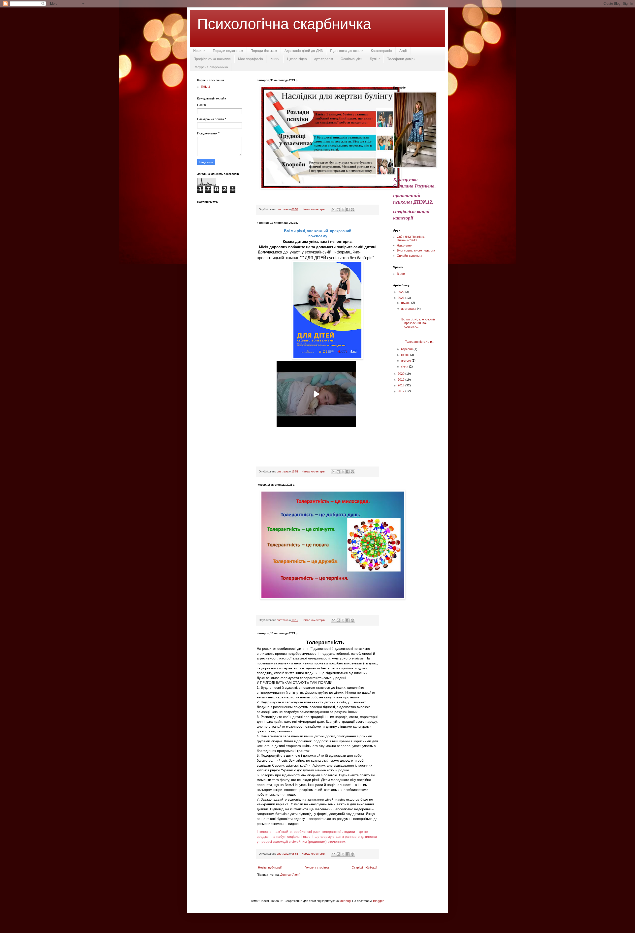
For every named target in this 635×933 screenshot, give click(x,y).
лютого (406, 360)
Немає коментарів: (314, 209)
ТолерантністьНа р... (417, 340)
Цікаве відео (297, 59)
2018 (401, 385)
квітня (405, 355)
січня (405, 366)
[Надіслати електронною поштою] (333, 209)
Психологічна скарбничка (284, 24)
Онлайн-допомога (409, 255)
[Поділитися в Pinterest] (352, 209)
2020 (401, 373)
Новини (199, 51)
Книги (275, 59)
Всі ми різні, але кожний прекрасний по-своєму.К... (418, 323)
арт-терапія (323, 59)
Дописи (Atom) (290, 874)
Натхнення (405, 245)
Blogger (378, 901)
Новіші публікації (270, 867)
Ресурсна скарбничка (210, 67)
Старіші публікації (364, 867)
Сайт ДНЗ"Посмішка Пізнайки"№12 (411, 238)
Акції (403, 51)
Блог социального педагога (416, 250)
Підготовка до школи (346, 51)
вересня (407, 349)
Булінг (375, 59)
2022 (401, 292)
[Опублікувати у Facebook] (347, 209)
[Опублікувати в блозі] (338, 209)
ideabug (345, 901)
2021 (401, 298)
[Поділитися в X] (343, 209)
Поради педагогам (228, 51)
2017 (401, 391)
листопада (409, 309)
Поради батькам (264, 51)
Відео (401, 274)
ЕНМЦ (205, 87)
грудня (406, 303)
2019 (401, 379)
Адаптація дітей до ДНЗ (304, 51)
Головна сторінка (317, 867)
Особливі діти (351, 59)
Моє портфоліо (250, 59)
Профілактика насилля (212, 59)
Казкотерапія (381, 51)
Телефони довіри (401, 59)
